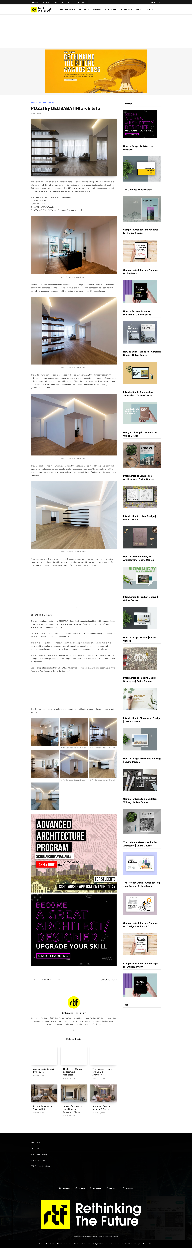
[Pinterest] (115, 979)
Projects (125, 9)
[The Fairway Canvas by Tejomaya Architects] (74, 1056)
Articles (83, 9)
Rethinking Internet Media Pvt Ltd (90, 1236)
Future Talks (111, 9)
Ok (150, 1244)
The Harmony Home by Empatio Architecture (102, 1072)
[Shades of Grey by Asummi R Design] (103, 1093)
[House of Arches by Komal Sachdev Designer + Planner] (74, 1093)
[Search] (159, 9)
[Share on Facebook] (103, 979)
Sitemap (115, 1236)
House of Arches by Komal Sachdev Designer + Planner (72, 1109)
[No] (189, 1244)
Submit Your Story (63, 2)
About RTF (35, 1142)
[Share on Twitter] (107, 979)
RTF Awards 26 (66, 9)
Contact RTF (36, 1148)
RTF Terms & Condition (40, 1166)
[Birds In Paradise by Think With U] (44, 1093)
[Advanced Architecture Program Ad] (74, 892)
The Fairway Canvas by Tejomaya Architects (72, 1072)
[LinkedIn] (111, 979)
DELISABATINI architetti (43, 979)
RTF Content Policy (39, 1154)
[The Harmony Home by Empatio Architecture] (103, 1056)
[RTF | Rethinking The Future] (42, 10)
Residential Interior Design (43, 103)
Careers (34, 2)
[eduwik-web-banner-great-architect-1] (74, 965)
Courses (97, 9)
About (46, 2)
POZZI (60, 979)
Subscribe (81, 2)
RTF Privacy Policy (39, 1160)
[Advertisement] (96, 31)
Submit (139, 9)
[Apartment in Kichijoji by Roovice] (44, 1056)
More (148, 9)
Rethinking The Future (73, 1013)
